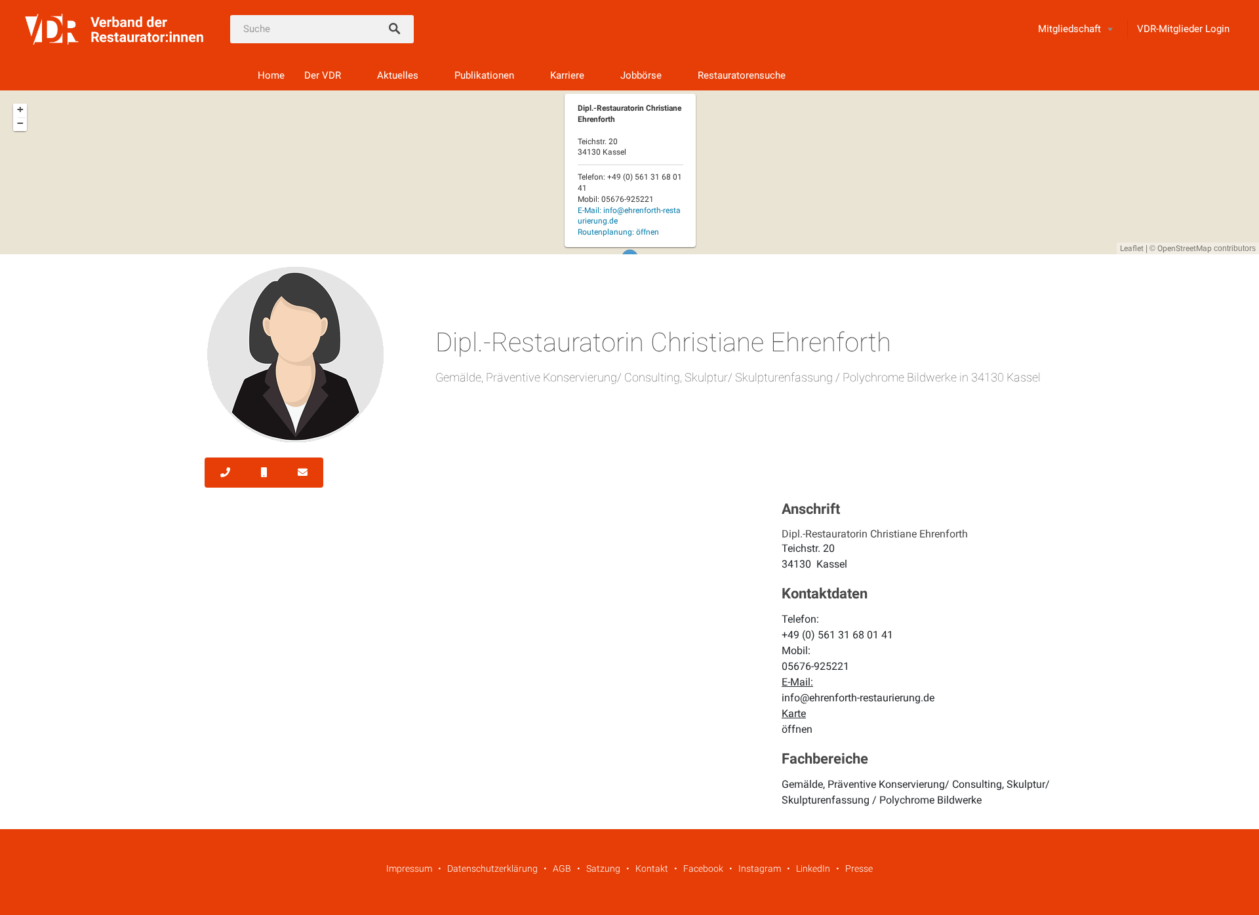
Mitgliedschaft (1069, 29)
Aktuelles (397, 75)
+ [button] (20, 109)
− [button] (20, 123)
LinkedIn (813, 868)
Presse (859, 868)
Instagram (759, 868)
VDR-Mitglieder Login (1183, 29)
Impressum (409, 868)
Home (271, 75)
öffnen (797, 729)
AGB (562, 868)
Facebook (703, 868)
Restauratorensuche (742, 75)
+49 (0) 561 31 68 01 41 (837, 635)
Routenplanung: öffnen (618, 232)
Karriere (567, 75)
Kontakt (651, 868)
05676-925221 (815, 666)
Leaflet (1132, 248)
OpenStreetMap (1184, 248)
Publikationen (484, 75)
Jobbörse (641, 75)
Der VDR (322, 75)
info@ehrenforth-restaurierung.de (858, 697)
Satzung (603, 868)
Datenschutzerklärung (492, 868)
